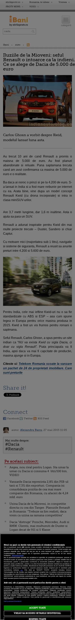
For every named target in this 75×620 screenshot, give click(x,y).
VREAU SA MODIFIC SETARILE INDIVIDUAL (37, 613)
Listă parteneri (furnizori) (12, 601)
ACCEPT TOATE (37, 608)
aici (21, 570)
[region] (37, 577)
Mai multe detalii (17, 555)
